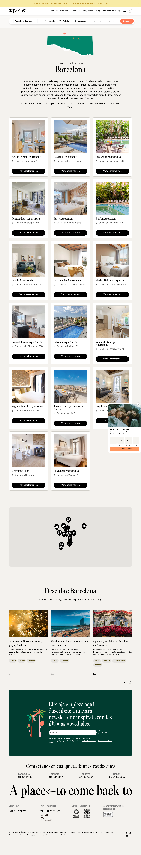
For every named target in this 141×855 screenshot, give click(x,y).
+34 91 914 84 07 (55, 777)
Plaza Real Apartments (66, 471)
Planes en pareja (119, 661)
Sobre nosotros (108, 11)
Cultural (13, 661)
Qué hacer (64, 661)
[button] (73, 533)
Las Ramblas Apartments (67, 280)
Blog (98, 11)
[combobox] (25, 21)
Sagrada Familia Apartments (27, 406)
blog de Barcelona (80, 103)
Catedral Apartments (65, 157)
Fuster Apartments (64, 218)
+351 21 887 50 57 (116, 777)
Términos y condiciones (17, 835)
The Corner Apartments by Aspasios (68, 408)
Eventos (22, 661)
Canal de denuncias (34, 835)
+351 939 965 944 (86, 777)
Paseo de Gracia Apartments (27, 342)
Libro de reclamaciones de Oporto (54, 835)
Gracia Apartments (22, 280)
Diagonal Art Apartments (26, 218)
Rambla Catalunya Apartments (106, 343)
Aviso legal (109, 832)
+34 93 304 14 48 (24, 777)
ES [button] (116, 11)
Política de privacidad (88, 741)
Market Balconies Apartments (112, 280)
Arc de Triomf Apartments (26, 157)
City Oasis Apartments (108, 157)
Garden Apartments (107, 218)
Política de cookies (52, 832)
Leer (11, 674)
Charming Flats (20, 471)
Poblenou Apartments (65, 342)
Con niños (31, 661)
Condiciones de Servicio (105, 741)
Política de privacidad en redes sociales (90, 832)
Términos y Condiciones (83, 738)
